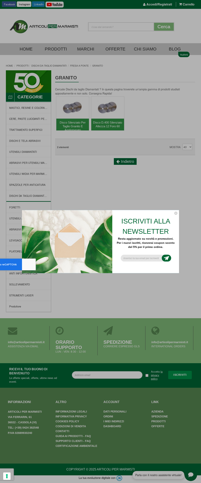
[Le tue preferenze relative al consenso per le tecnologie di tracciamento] (7, 476)
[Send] (166, 258)
